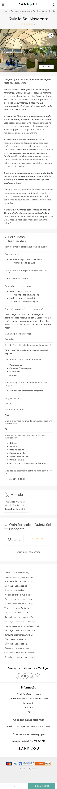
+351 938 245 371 (37, 741)
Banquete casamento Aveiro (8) (18, 617)
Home (5, 11)
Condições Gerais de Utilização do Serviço (29, 698)
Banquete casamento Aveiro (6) (18, 635)
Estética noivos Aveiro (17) (16, 586)
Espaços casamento (20, 11)
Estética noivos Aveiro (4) (15, 644)
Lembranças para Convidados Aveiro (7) (22, 626)
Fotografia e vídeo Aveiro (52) (17, 572)
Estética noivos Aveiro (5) (15, 639)
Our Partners (28, 707)
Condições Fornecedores (28, 694)
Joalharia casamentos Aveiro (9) (18, 604)
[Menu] (3, 4)
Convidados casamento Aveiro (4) (19, 653)
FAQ (29, 712)
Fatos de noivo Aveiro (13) (15, 590)
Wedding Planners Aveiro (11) (17, 595)
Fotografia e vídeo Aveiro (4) (16, 648)
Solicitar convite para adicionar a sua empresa (28, 726)
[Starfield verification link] (27, 763)
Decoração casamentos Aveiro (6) (19, 630)
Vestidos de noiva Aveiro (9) (16, 608)
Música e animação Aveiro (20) (18, 581)
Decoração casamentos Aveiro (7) (19, 621)
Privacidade (28, 703)
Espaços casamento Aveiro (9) (18, 599)
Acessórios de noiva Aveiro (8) (17, 613)
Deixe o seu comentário (28, 552)
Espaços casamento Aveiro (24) (18, 577)
